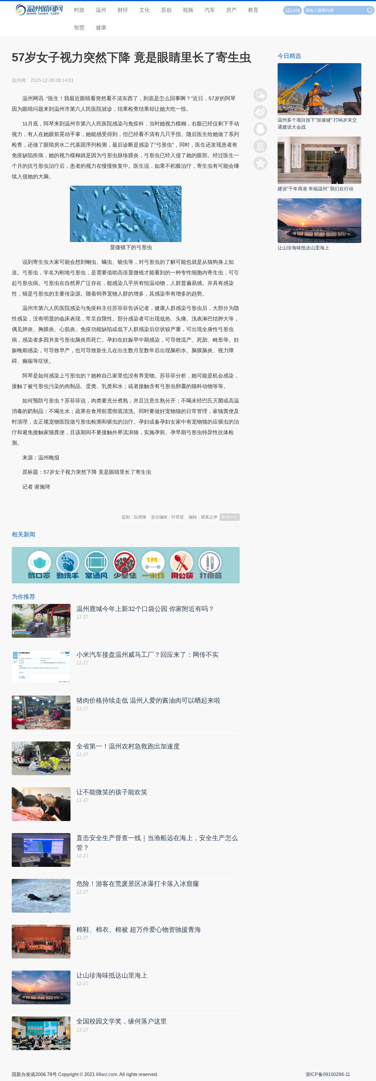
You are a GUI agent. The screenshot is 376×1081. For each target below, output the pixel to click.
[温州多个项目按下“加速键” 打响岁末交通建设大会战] (319, 88)
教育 (253, 10)
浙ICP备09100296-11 (328, 1074)
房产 (231, 10)
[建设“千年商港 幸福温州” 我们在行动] (319, 159)
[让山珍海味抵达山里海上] (319, 220)
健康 (101, 28)
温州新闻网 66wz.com (64, 501)
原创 (166, 10)
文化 (144, 10)
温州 (101, 10)
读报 (296, 10)
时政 (79, 10)
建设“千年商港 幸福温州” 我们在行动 (315, 188)
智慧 (79, 28)
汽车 (209, 10)
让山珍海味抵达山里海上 (303, 247)
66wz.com (106, 1074)
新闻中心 (229, 517)
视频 (188, 10)
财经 (123, 10)
